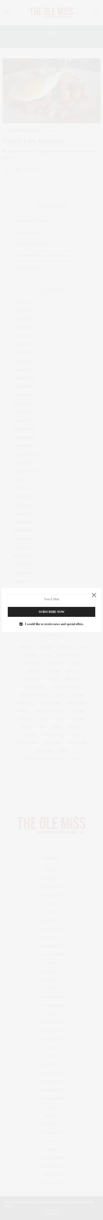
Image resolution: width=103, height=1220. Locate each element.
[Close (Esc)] (94, 595)
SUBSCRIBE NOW (51, 612)
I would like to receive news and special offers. (54, 624)
